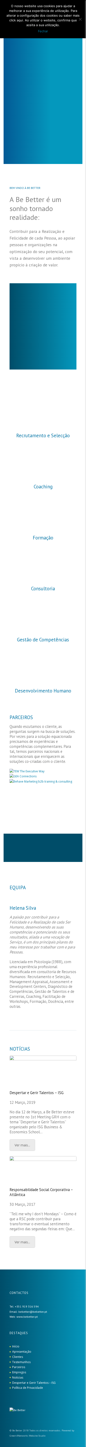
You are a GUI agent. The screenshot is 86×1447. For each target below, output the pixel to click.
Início (15, 1346)
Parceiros (18, 1367)
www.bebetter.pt (27, 1316)
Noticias (17, 1377)
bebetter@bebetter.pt (32, 1311)
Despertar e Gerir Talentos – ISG (37, 1092)
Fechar (43, 31)
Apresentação (21, 1352)
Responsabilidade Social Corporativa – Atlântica (41, 1192)
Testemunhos (21, 1362)
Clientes (17, 1357)
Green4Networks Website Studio (27, 1435)
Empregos (19, 1372)
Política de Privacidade (27, 1388)
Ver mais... (22, 1145)
